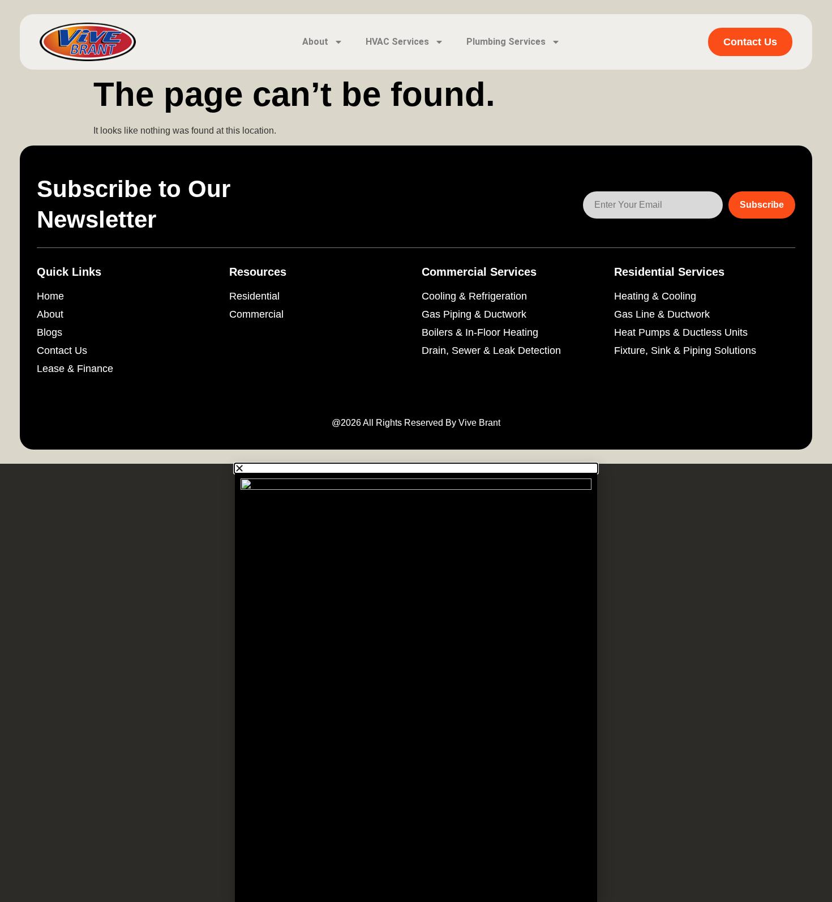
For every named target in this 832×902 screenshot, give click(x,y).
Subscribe (762, 205)
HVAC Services (397, 41)
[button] (416, 468)
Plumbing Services (506, 41)
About (315, 41)
